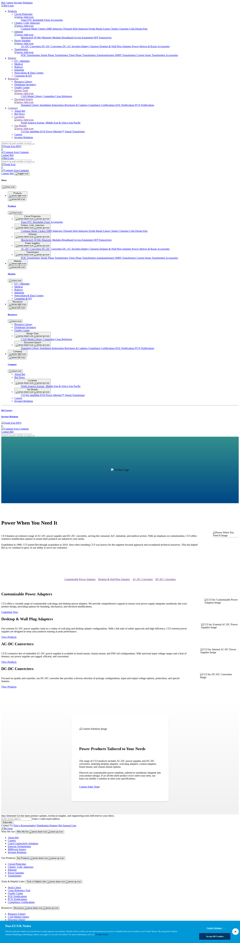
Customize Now (9, 612)
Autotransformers (105, 55)
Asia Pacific (74, 122)
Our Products (23, 858)
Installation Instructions (52, 105)
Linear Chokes (111, 28)
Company (13, 108)
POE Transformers (31, 55)
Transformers (14, 875)
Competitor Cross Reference (57, 96)
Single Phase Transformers (55, 55)
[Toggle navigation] (22, 173)
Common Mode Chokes (33, 28)
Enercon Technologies (19, 846)
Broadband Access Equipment (78, 37)
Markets (12, 58)
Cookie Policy (102, 934)
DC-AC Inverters (72, 46)
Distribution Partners (47, 825)
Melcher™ (59, 131)
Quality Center (15, 893)
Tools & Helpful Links (37, 881)
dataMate (35, 131)
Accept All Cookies (215, 936)
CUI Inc (25, 131)
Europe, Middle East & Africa (52, 122)
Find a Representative (25, 825)
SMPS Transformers (125, 55)
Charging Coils (127, 28)
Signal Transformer (75, 131)
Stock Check (14, 887)
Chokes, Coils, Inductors (20, 867)
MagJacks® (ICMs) (31, 37)
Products (12, 11)
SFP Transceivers (103, 37)
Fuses (24, 20)
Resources (13, 78)
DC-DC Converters (52, 46)
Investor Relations (23, 2)
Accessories (57, 20)
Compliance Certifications (101, 105)
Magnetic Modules (52, 37)
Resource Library (17, 914)
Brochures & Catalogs (76, 105)
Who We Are (23, 831)
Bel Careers (7, 2)
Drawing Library (16, 919)
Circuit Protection (17, 864)
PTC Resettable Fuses (39, 20)
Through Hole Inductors (76, 28)
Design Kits (141, 28)
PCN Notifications (144, 105)
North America (29, 122)
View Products (8, 637)
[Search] (33, 143)
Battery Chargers (90, 46)
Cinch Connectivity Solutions (23, 843)
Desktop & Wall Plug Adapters (115, 46)
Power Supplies (16, 872)
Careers (12, 840)
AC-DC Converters (31, 46)
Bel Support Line (67, 825)
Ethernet (12, 869)
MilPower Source (17, 849)
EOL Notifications (125, 105)
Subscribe (7, 822)
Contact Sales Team (89, 786)
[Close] (8, 187)
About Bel (13, 837)
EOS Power (46, 131)
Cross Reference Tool (19, 890)
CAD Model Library (32, 96)
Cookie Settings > (215, 928)
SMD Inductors (54, 28)
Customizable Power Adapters (80, 579)
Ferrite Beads (96, 28)
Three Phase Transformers (82, 55)
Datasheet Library (30, 105)
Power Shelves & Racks (144, 46)
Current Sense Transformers (151, 55)
